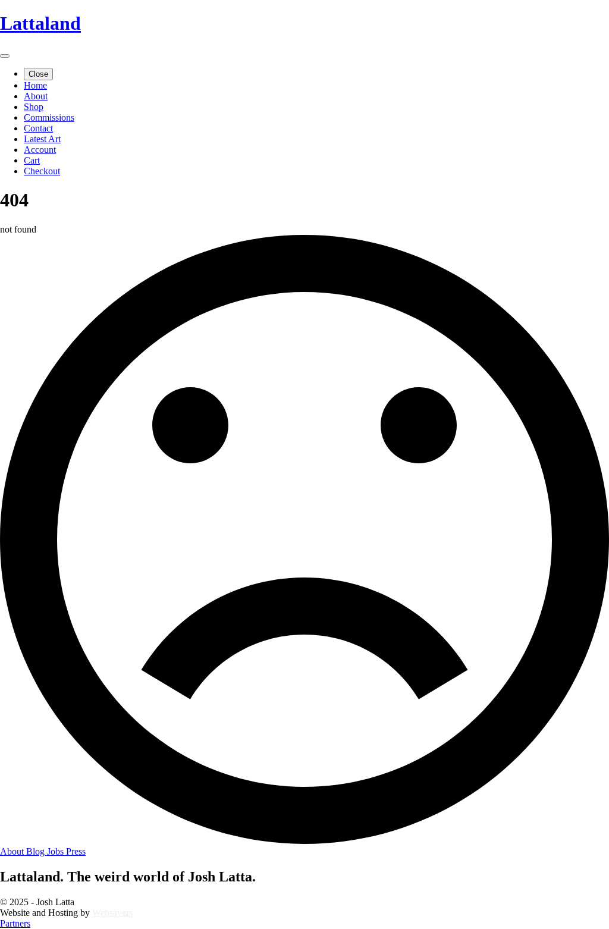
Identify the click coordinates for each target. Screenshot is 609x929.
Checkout (42, 171)
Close (38, 74)
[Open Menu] (5, 56)
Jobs (56, 851)
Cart (32, 160)
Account (40, 150)
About (36, 96)
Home (35, 85)
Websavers (112, 913)
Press (76, 851)
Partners (15, 923)
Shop (33, 107)
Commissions (49, 117)
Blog (36, 851)
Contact (38, 128)
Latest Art (42, 139)
